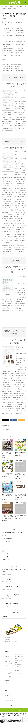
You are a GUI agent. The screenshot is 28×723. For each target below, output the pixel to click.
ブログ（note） (5, 559)
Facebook (4, 554)
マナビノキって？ (8, 659)
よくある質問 (18, 654)
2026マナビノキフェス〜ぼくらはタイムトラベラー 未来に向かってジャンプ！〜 (14, 595)
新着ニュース (6, 425)
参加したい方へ (8, 661)
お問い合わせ (5, 535)
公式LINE (4, 551)
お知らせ (7, 656)
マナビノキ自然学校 (9, 664)
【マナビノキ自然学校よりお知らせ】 (11, 586)
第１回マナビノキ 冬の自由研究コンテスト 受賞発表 (14, 570)
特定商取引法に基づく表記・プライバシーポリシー (19, 666)
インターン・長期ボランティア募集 (19, 657)
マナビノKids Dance (8, 677)
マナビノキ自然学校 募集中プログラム (11, 532)
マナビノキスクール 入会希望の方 (10, 603)
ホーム (6, 654)
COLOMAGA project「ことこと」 (8, 682)
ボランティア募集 (6, 541)
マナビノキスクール (9, 668)
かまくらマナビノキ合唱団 (9, 673)
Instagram (4, 556)
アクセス (17, 670)
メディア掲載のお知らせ (8, 579)
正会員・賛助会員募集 (7, 538)
